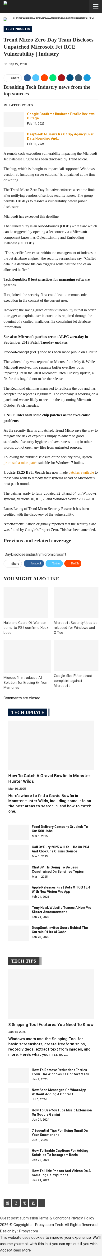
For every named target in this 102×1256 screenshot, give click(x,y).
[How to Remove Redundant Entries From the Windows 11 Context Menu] (18, 1075)
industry (34, 554)
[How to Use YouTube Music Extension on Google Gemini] (18, 1115)
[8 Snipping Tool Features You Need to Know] (51, 994)
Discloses (19, 554)
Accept (6, 1250)
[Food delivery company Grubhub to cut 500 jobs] (18, 832)
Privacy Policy (82, 1218)
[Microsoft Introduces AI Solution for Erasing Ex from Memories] (27, 656)
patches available (81, 472)
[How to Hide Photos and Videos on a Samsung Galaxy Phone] (18, 1176)
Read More (22, 1250)
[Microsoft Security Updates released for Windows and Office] (76, 602)
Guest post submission (19, 1218)
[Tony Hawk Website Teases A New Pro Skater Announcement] (18, 913)
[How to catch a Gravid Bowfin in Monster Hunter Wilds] (51, 745)
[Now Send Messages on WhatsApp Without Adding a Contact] (18, 1095)
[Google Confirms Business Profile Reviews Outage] (14, 119)
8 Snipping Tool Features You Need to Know (50, 1024)
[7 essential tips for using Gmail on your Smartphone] (18, 1135)
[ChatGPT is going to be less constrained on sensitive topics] (18, 872)
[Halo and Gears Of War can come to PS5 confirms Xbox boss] (26, 602)
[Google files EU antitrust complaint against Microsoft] (76, 655)
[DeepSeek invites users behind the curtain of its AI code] (18, 933)
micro (45, 554)
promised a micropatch (20, 463)
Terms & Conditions (54, 1218)
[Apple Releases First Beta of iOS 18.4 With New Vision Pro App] (18, 892)
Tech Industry (18, 29)
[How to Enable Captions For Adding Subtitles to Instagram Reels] (18, 1156)
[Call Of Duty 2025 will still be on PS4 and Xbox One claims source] (18, 852)
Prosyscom (28, 1231)
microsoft (58, 554)
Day (8, 554)
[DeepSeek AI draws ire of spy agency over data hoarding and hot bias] (14, 139)
